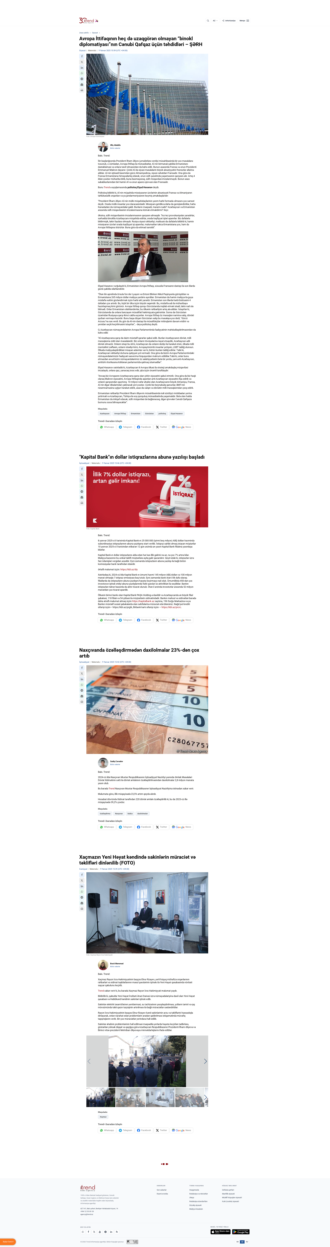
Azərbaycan (104, 414)
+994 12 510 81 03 (87, 1211)
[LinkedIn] (111, 1231)
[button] (81, 56)
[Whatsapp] (82, 1231)
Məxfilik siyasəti (228, 1194)
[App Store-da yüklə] (221, 1231)
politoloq (162, 414)
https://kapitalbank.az (143, 601)
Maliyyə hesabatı (196, 1209)
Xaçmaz (103, 1117)
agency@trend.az (86, 1214)
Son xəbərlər (162, 1190)
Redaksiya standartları (198, 1201)
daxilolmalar (142, 814)
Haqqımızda (194, 1190)
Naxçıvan (119, 814)
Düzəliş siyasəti (195, 1205)
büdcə (130, 814)
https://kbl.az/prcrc (171, 607)
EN (238, 1242)
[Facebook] (88, 1231)
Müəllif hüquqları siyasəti (232, 1197)
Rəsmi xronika (162, 1194)
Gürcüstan (149, 414)
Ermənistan (135, 414)
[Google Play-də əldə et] (241, 1231)
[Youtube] (99, 1231)
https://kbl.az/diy (129, 569)
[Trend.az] (88, 20)
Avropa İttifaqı (120, 414)
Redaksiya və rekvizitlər (198, 1194)
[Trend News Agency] (87, 1188)
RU (247, 1242)
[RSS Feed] (116, 1231)
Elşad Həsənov (177, 414)
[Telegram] (105, 1231)
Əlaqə (191, 1197)
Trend (107, 187)
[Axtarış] (208, 20)
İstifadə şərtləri (228, 1190)
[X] (94, 1231)
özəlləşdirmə (105, 814)
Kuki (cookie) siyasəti (230, 1201)
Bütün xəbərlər (115, 148)
